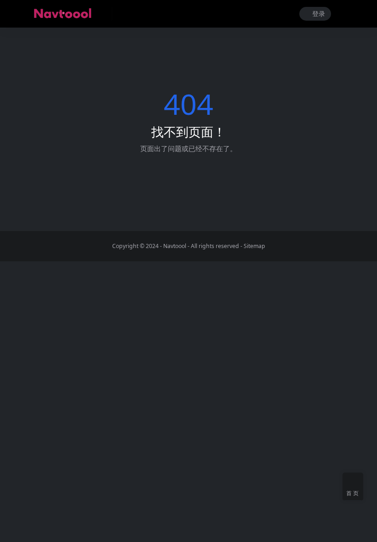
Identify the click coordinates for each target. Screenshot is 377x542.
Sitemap (254, 246)
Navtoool (174, 246)
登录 (318, 14)
